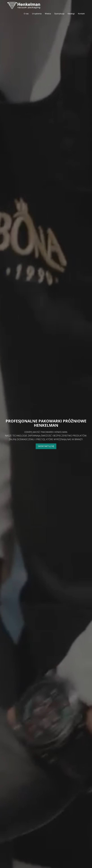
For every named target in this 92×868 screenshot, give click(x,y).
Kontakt (81, 13)
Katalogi (71, 13)
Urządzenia (37, 13)
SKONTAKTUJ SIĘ (46, 446)
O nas (26, 13)
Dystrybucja (59, 13)
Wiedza (48, 13)
